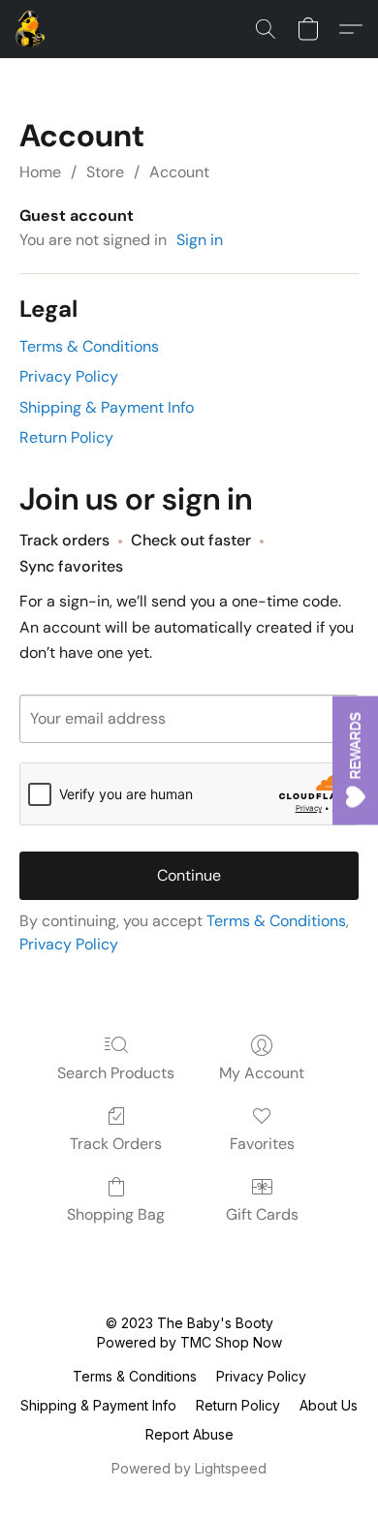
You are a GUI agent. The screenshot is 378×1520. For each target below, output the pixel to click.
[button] (31, 29)
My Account (261, 1073)
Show (355, 760)
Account (179, 172)
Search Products (115, 1073)
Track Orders (116, 1143)
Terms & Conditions (89, 346)
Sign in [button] (199, 240)
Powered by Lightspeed (189, 1468)
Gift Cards (262, 1214)
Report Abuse (189, 1434)
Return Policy (66, 437)
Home (40, 172)
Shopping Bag (116, 1214)
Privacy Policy (68, 376)
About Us (328, 1405)
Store (105, 172)
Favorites (262, 1143)
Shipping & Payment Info (106, 407)
